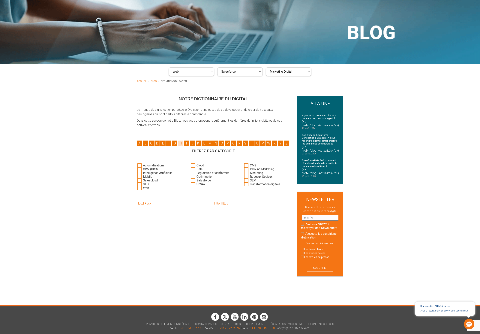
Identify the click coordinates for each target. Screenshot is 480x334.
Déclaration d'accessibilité (287, 324)
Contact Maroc (206, 324)
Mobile (147, 176)
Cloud (200, 165)
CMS (252, 165)
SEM (252, 180)
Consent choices (322, 324)
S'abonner (320, 267)
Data (199, 169)
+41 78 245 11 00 (263, 328)
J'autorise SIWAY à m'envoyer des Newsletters (319, 226)
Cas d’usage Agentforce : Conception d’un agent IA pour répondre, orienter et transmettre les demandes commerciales (319, 139)
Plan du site (154, 324)
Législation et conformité (213, 173)
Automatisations (153, 165)
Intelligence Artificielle (157, 173)
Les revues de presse (316, 257)
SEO (145, 184)
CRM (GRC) (150, 169)
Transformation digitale (264, 184)
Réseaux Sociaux (260, 176)
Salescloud (150, 180)
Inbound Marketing (261, 169)
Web (176, 71)
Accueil (142, 81)
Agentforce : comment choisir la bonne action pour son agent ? (319, 117)
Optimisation (204, 176)
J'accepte (319, 235)
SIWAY (200, 184)
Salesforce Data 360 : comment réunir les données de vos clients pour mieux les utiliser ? (319, 163)
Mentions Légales (178, 324)
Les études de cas (315, 253)
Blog (154, 81)
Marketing (256, 173)
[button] (469, 324)
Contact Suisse (231, 324)
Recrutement (255, 324)
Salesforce (228, 71)
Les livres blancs (313, 249)
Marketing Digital (281, 71)
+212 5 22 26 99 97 (228, 328)
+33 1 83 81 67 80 (191, 328)
